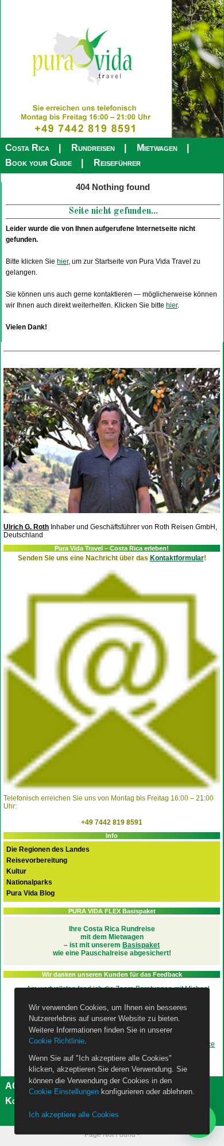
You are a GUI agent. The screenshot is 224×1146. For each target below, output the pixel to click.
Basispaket (141, 945)
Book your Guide (38, 163)
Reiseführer (117, 163)
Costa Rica (27, 148)
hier (62, 261)
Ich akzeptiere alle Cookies (74, 1114)
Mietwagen (157, 148)
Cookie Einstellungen (64, 1091)
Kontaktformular (177, 558)
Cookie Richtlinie (56, 1041)
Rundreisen (93, 148)
